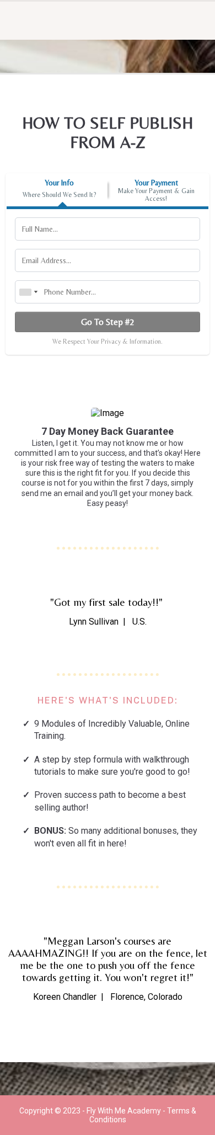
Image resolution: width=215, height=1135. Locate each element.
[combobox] (28, 292)
